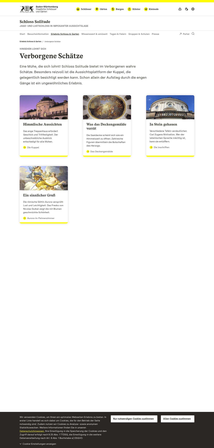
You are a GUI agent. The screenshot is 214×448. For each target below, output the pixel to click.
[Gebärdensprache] (186, 9)
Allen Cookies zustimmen (177, 418)
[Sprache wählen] (193, 9)
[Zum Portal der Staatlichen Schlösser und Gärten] (39, 9)
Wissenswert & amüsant (94, 34)
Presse (155, 34)
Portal (186, 34)
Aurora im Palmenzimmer (40, 218)
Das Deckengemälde (101, 151)
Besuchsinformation (38, 34)
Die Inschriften (161, 147)
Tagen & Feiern (118, 34)
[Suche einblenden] (193, 33)
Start (22, 34)
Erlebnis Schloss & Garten (65, 34)
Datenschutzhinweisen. (32, 431)
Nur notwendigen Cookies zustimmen (133, 418)
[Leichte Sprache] (180, 9)
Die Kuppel (33, 147)
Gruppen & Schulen (139, 34)
